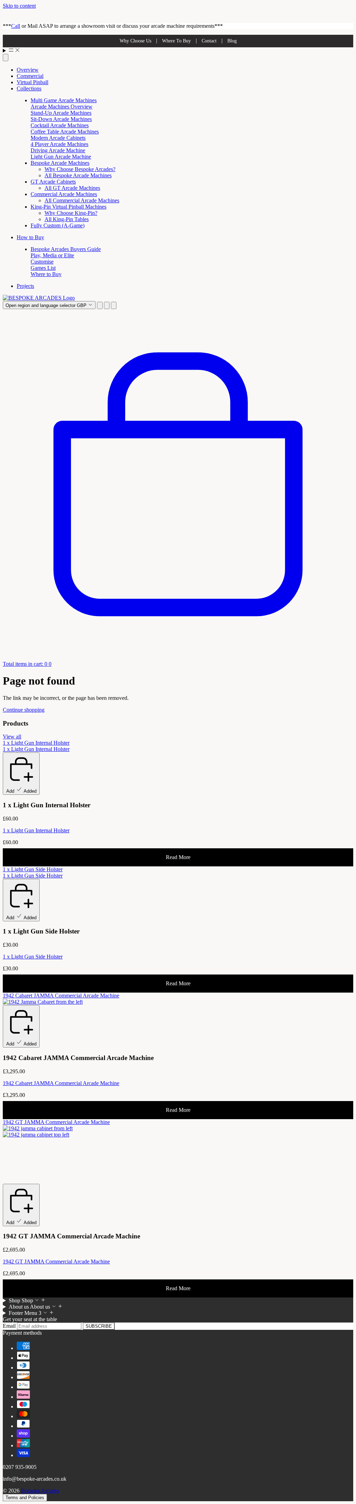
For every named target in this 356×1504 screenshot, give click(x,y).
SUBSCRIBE (99, 1326)
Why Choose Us (135, 40)
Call (15, 26)
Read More (178, 857)
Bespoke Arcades (40, 1491)
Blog (232, 40)
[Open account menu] (107, 305)
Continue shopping (23, 710)
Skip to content (19, 6)
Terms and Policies (25, 1497)
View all (12, 736)
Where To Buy (176, 40)
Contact (209, 40)
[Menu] (178, 51)
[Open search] (5, 57)
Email (10, 1326)
